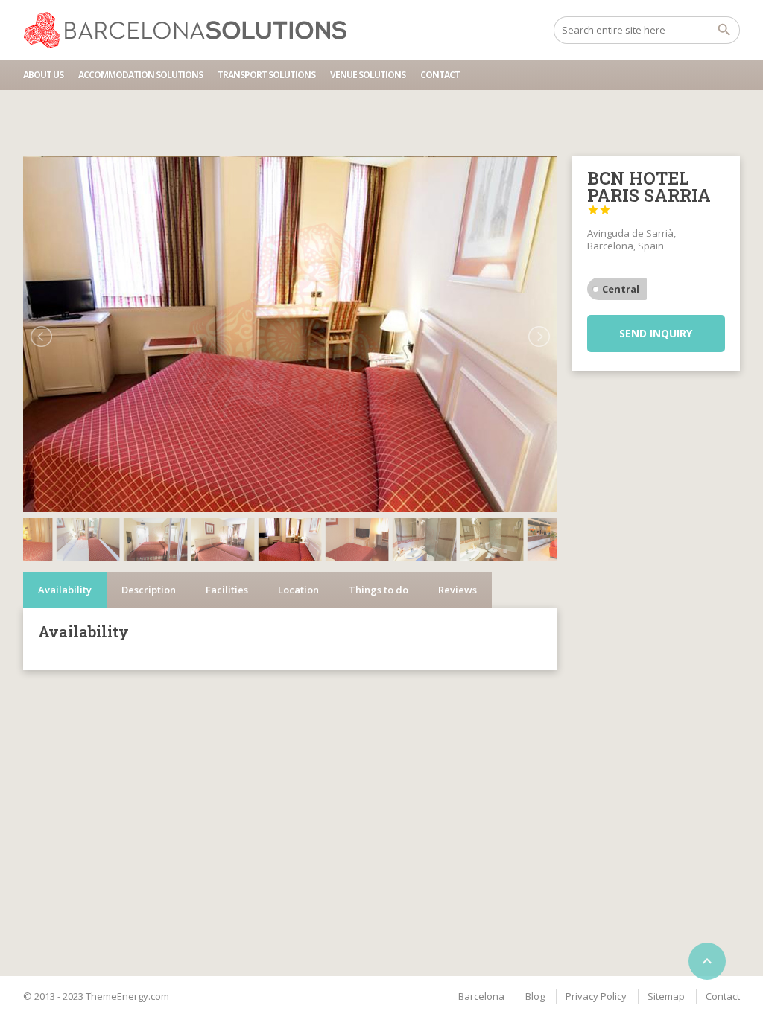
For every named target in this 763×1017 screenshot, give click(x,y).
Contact (440, 74)
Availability (65, 589)
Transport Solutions (266, 74)
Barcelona (481, 996)
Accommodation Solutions (140, 74)
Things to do (378, 589)
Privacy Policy (596, 996)
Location (298, 589)
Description (148, 589)
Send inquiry (655, 333)
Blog (535, 996)
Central (620, 289)
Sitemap (666, 996)
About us (43, 74)
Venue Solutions (367, 74)
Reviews (457, 589)
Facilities (227, 589)
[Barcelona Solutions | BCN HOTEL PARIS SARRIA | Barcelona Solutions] (192, 29)
